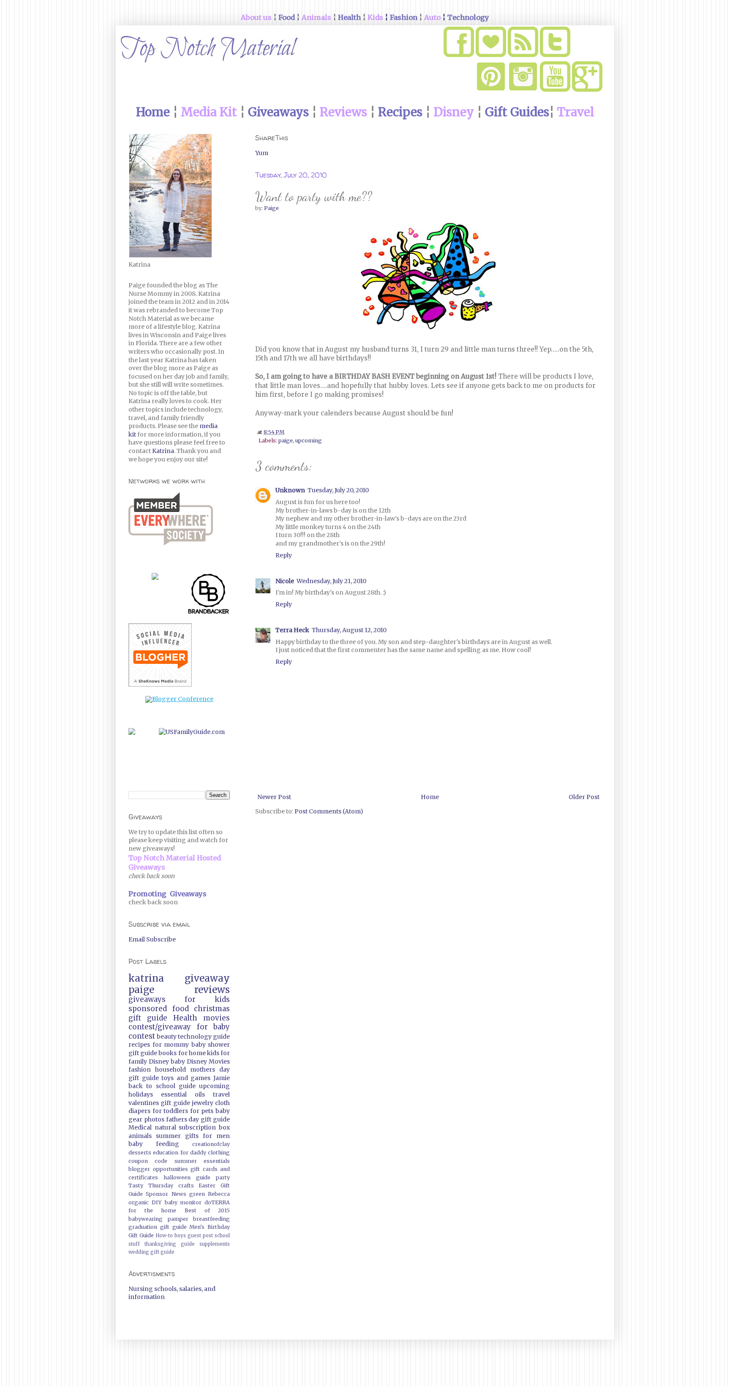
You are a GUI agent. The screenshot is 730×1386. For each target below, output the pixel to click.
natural (165, 1127)
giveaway (207, 978)
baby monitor (183, 1202)
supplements (214, 1244)
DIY (157, 1202)
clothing (219, 1152)
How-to (164, 1236)
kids (213, 1053)
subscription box (204, 1127)
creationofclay (211, 1144)
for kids (207, 999)
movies (216, 1018)
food (180, 1008)
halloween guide (186, 1177)
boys (180, 1236)
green (197, 1194)
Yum (261, 153)
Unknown (290, 490)
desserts (139, 1152)
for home (192, 1053)
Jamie (221, 1078)
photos (154, 1119)
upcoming (308, 440)
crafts (186, 1185)
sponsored (147, 1008)
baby (178, 1061)
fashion (139, 1069)
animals (140, 1136)
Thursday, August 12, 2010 (349, 630)
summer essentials (202, 1161)
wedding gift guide (151, 1252)
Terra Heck (292, 630)
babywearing (145, 1219)
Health (185, 1018)
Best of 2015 (207, 1210)
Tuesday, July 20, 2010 (338, 490)
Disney (159, 1061)
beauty (167, 1036)
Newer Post (274, 797)
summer (168, 1136)
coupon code (147, 1161)
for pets (202, 1111)
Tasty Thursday (150, 1185)
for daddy (193, 1152)
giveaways (147, 999)
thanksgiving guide (169, 1244)
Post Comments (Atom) (328, 811)
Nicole (284, 581)
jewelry (202, 1103)
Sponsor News (166, 1194)
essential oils (183, 1094)
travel (221, 1094)
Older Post (584, 797)
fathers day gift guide (198, 1119)
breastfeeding (211, 1219)
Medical (140, 1127)
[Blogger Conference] (179, 699)
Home (430, 797)
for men (216, 1136)
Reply (283, 555)
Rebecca (219, 1194)
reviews (212, 990)
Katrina (163, 451)
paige (285, 440)
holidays (140, 1094)
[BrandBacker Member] (209, 595)
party (223, 1177)
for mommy (171, 1044)
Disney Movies (208, 1061)
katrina (146, 978)
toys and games (185, 1078)
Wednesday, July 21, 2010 (331, 581)
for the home (152, 1210)
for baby (213, 1026)
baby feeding (153, 1144)
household (170, 1069)
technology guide (204, 1036)
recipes (139, 1044)
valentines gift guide (159, 1103)
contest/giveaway (159, 1026)
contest (141, 1036)
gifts (192, 1136)
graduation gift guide (157, 1227)
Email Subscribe (152, 939)
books (167, 1053)
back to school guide (162, 1086)
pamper (178, 1219)
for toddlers (170, 1111)
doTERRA (217, 1202)
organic (138, 1202)
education (165, 1152)
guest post (200, 1236)
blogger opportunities (158, 1169)
